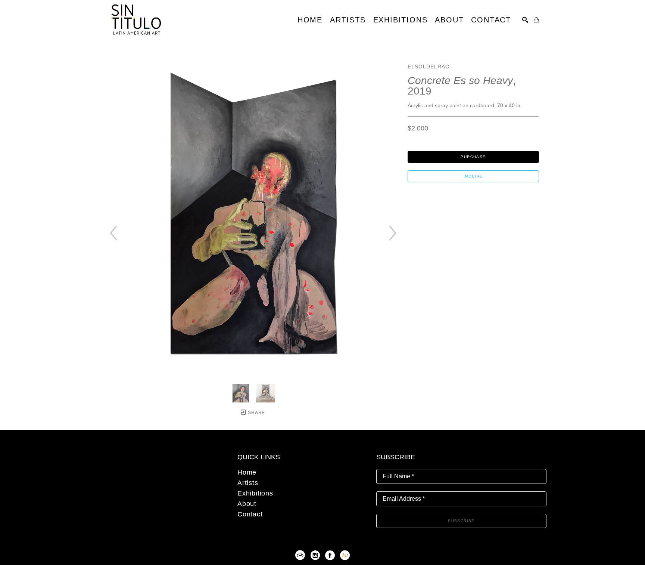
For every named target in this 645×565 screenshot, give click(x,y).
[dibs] (345, 555)
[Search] (525, 20)
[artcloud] (300, 555)
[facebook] (330, 555)
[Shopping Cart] (536, 20)
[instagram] (315, 555)
